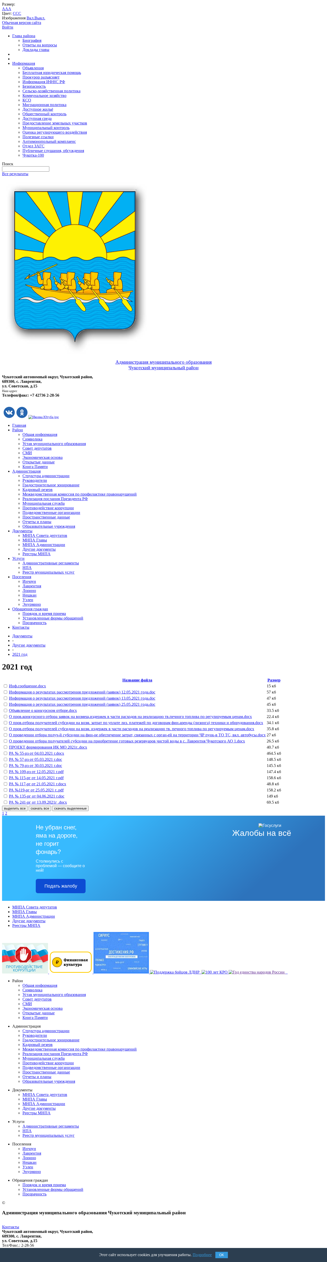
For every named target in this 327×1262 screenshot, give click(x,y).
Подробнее (202, 1255)
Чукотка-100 (33, 155)
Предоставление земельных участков (54, 123)
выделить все (15, 808)
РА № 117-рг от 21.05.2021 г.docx (37, 784)
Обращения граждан (30, 609)
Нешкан (29, 595)
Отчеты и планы (36, 522)
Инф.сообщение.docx (27, 686)
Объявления (33, 68)
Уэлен (27, 600)
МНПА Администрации (43, 544)
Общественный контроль (44, 114)
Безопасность (34, 86)
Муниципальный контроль (45, 127)
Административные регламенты (50, 563)
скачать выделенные (70, 808)
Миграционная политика (44, 105)
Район (17, 430)
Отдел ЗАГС (33, 146)
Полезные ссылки (38, 137)
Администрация (26, 471)
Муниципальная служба (43, 503)
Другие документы (39, 549)
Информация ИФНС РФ (43, 82)
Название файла (137, 680)
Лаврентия (31, 586)
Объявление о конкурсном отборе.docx (43, 710)
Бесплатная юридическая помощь (51, 72)
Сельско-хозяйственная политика (51, 91)
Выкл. (39, 18)
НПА (27, 567)
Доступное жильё (37, 109)
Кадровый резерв (37, 489)
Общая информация (39, 434)
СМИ (27, 453)
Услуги (18, 558)
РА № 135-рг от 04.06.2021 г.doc (36, 796)
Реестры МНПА (36, 554)
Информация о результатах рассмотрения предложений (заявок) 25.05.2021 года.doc (82, 704)
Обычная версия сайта (21, 22)
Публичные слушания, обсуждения (53, 150)
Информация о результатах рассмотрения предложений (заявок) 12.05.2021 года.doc (82, 692)
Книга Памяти (35, 466)
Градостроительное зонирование (50, 485)
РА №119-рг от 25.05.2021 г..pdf (36, 790)
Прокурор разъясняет (41, 77)
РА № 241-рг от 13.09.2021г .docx (38, 802)
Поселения (21, 577)
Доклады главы (35, 49)
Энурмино (31, 604)
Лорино (29, 590)
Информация (23, 63)
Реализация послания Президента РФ (55, 499)
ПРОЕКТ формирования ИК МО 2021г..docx (48, 747)
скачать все (40, 808)
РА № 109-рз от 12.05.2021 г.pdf (36, 771)
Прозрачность (34, 623)
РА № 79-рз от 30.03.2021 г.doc (35, 765)
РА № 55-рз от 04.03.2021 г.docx (36, 753)
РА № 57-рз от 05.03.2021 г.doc (35, 759)
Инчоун (29, 581)
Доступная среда (37, 118)
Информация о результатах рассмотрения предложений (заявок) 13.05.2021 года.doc (82, 698)
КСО (26, 100)
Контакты (20, 627)
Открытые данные (38, 462)
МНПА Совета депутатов (44, 535)
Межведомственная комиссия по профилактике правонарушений (79, 494)
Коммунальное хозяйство (44, 95)
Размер (274, 680)
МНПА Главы (34, 540)
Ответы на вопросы (39, 45)
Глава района (23, 36)
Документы (22, 531)
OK (221, 1255)
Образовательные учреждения (48, 526)
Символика (32, 439)
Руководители (34, 480)
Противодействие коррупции (48, 508)
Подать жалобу (60, 886)
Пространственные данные (46, 517)
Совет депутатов (37, 448)
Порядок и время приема (44, 613)
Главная (19, 425)
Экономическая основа (42, 457)
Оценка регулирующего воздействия (54, 132)
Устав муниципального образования (54, 443)
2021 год (19, 654)
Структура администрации (45, 476)
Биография (31, 40)
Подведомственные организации (51, 512)
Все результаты (15, 174)
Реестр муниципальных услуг (48, 572)
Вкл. (30, 18)
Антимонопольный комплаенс (49, 141)
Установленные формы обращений (52, 618)
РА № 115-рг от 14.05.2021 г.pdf (36, 778)
